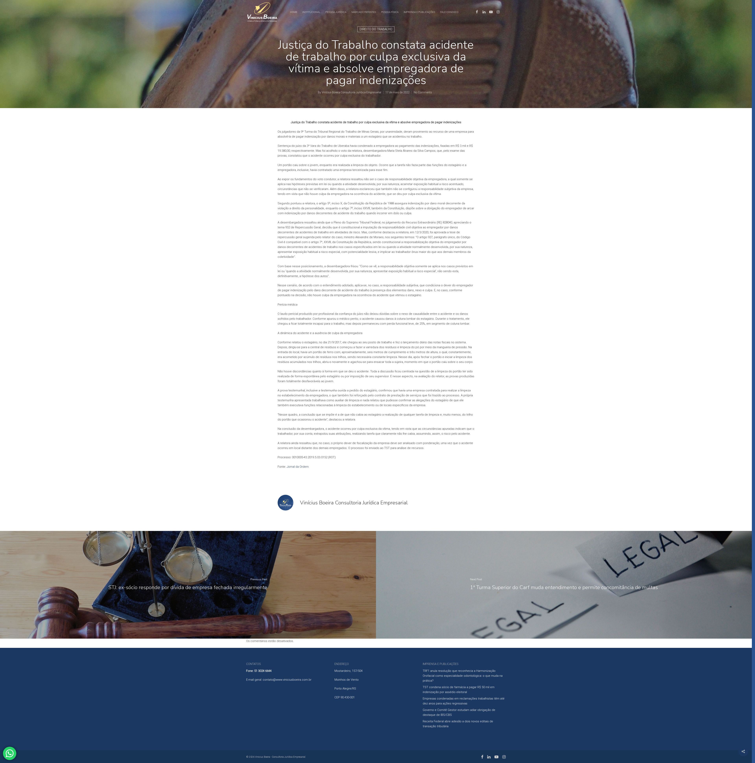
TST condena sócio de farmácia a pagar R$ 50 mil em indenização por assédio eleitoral (458, 689)
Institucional (311, 12)
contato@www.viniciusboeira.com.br (287, 679)
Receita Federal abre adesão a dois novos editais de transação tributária (458, 724)
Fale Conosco (449, 12)
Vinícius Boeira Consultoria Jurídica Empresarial (351, 92)
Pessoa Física (390, 12)
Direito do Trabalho (376, 29)
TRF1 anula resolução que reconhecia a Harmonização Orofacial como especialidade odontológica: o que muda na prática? (463, 675)
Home (293, 12)
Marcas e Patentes (364, 12)
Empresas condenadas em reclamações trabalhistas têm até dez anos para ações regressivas (464, 701)
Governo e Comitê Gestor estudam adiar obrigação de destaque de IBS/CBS (459, 712)
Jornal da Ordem (298, 466)
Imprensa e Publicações (419, 12)
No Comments (423, 92)
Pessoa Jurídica (335, 12)
